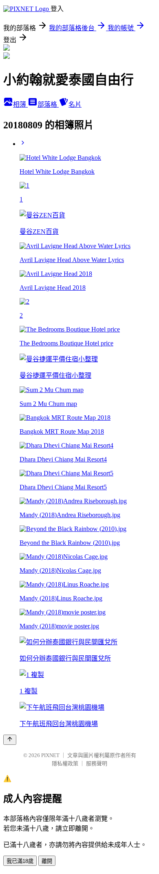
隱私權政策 (65, 763)
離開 (47, 861)
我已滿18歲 (20, 861)
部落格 (48, 104)
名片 (75, 104)
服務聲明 (96, 763)
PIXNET (50, 755)
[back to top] (9, 740)
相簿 (20, 104)
